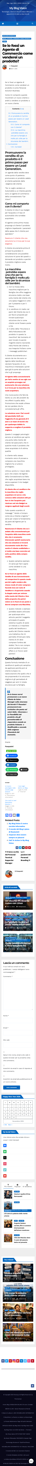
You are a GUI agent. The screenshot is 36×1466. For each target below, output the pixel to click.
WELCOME (31, 1446)
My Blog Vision (18, 8)
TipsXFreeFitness (25, 1442)
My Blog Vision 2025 (27, 1425)
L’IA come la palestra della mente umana (15, 1294)
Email (5, 1028)
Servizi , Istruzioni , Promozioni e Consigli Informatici (17, 38)
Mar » (10, 1125)
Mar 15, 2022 (11, 928)
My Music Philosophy (10, 1438)
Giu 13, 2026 (10, 1279)
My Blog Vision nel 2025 (11, 1430)
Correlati (16, 147)
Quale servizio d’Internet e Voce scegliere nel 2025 (18, 945)
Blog (8, 1404)
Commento (8, 976)
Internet (8, 919)
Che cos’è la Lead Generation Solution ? (10, 802)
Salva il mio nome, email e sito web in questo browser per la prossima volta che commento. (16, 1057)
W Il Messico (23, 1446)
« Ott (5, 1125)
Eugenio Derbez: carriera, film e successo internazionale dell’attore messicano (18, 1316)
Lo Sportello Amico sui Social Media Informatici (17, 923)
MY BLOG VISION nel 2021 (10, 1463)
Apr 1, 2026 (10, 1338)
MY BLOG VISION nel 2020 (24, 1459)
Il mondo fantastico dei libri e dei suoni (17, 1455)
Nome (6, 1016)
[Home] (2, 23)
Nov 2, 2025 (11, 906)
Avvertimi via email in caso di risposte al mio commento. (17, 1070)
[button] (32, 23)
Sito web (6, 1040)
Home (4, 1404)
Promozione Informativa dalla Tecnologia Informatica (16, 1211)
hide (21, 109)
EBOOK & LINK (9, 1408)
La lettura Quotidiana (10, 1459)
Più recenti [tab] (8, 1186)
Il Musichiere (7, 1417)
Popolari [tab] (17, 1186)
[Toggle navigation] (17, 23)
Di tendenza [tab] (27, 1186)
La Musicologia (28, 1417)
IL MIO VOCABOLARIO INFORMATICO (23, 1413)
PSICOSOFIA (20, 1438)
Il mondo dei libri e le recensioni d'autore (18, 1451)
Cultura (17, 1191)
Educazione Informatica (9, 35)
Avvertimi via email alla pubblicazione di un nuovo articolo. (17, 1080)
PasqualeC (14, 66)
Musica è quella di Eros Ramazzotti (17, 1274)
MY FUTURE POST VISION (22, 1434)
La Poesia (6, 1421)
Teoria (4, 41)
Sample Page (28, 1438)
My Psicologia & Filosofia (26, 1463)
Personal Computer (17, 919)
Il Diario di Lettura (7, 1413)
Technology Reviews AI (12, 1442)
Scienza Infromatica (11, 937)
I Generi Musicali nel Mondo (22, 1408)
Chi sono (24, 1404)
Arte (16, 1220)
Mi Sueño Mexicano (26, 1421)
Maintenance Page (15, 1421)
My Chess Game (10, 1434)
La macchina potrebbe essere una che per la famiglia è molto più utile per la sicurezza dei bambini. (20, 135)
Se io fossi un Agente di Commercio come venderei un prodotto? (17, 53)
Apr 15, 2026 (10, 1318)
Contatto (30, 1404)
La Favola (14, 1417)
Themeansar (18, 1399)
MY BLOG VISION (7, 1425)
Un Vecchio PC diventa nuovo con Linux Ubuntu (17, 903)
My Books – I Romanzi (25, 1430)
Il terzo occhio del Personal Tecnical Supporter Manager (12, 857)
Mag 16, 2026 (10, 1298)
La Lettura (20, 1417)
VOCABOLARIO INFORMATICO (10, 1446)
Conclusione (11, 144)
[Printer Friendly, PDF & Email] (11, 750)
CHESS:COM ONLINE (16, 1404)
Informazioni (23, 916)
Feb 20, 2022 (11, 949)
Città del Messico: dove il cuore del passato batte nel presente (17, 1335)
